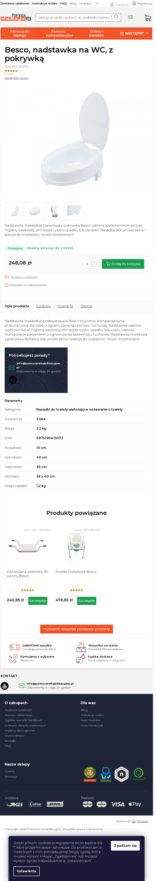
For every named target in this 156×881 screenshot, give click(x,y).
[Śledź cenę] (26, 285)
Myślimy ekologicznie (20, 730)
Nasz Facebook (92, 725)
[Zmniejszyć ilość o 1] (95, 266)
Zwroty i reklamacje (18, 715)
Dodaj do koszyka (126, 264)
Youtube (85, 3)
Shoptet (142, 821)
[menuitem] (20, 33)
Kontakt (10, 741)
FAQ (63, 3)
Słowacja (11, 776)
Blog (72, 3)
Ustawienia (26, 871)
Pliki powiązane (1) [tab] (43, 306)
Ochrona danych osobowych (25, 725)
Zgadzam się (125, 846)
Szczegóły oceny (17, 78)
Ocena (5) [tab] (65, 306)
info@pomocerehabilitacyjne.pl (50, 683)
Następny (134, 33)
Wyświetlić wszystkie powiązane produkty (76, 629)
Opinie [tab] (86, 306)
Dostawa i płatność (15, 3)
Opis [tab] (8, 306)
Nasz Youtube (91, 720)
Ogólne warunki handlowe (23, 720)
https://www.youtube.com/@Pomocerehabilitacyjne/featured (13, 380)
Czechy (10, 771)
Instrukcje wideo (44, 3)
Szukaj (116, 17)
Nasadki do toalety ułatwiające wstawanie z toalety (79, 409)
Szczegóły (37, 601)
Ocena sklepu (14, 735)
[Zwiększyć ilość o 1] (95, 261)
